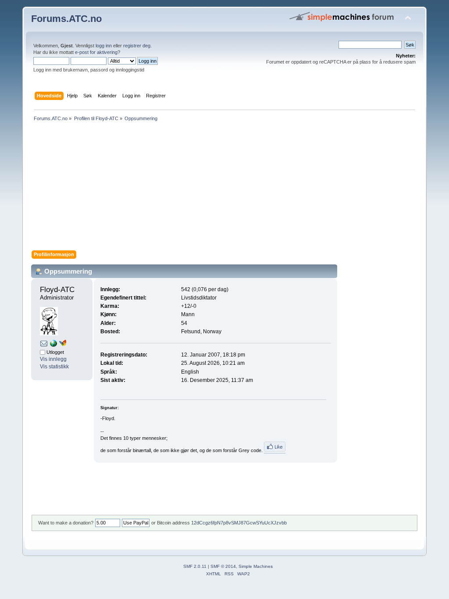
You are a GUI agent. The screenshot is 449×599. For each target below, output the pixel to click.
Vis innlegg (53, 359)
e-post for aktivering (96, 52)
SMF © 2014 (223, 566)
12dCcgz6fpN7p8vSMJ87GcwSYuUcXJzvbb (239, 522)
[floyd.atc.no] (53, 345)
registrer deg (136, 45)
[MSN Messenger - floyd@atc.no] (62, 345)
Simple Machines (256, 566)
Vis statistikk (54, 367)
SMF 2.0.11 (195, 566)
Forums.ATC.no (66, 18)
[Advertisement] (224, 189)
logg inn (104, 45)
